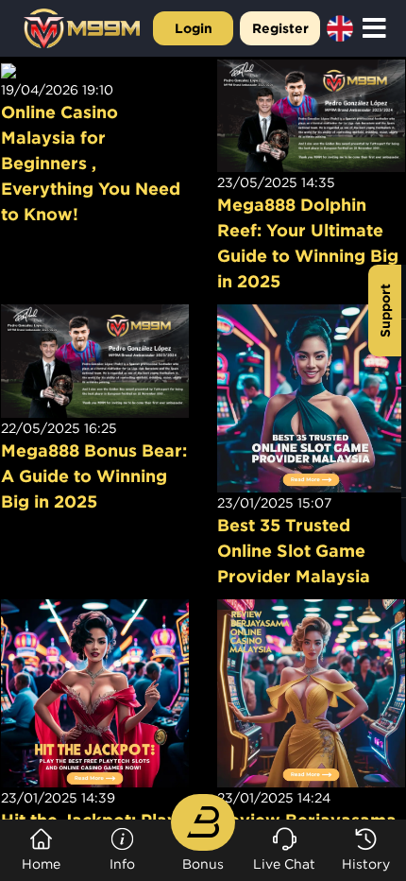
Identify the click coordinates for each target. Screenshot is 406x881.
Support (385, 310)
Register (280, 28)
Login (193, 28)
